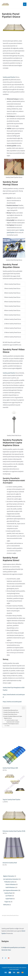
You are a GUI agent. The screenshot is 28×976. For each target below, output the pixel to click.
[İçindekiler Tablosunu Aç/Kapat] (22, 708)
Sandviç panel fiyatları (9, 77)
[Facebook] (3, 958)
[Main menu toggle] (24, 4)
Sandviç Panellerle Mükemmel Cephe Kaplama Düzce (13, 717)
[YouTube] (9, 958)
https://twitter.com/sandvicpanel (12, 702)
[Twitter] (6, 958)
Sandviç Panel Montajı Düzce (11, 710)
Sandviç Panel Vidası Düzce (10, 714)
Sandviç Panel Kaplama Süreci (11, 723)
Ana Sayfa (4, 915)
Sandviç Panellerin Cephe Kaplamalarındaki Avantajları (13, 721)
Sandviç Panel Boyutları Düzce (11, 712)
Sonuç (8, 725)
